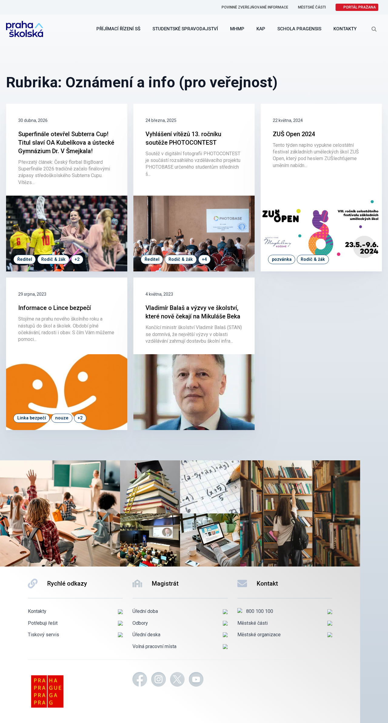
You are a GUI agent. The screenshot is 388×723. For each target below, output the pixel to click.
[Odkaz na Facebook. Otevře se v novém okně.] (139, 680)
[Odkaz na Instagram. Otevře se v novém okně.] (158, 680)
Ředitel (24, 259)
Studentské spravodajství (185, 29)
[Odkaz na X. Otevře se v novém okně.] (177, 680)
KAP (260, 29)
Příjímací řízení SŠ (118, 29)
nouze (62, 418)
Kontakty (344, 29)
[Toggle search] (374, 29)
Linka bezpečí (31, 418)
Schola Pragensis (299, 29)
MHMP (237, 29)
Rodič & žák (53, 259)
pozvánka (282, 259)
